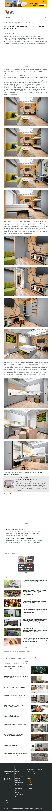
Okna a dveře (19, 776)
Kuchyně (29, 776)
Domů (5, 22)
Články (29, 22)
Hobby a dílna (30, 771)
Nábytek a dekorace (20, 22)
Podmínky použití (28, 808)
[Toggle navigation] (39, 12)
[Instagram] (7, 780)
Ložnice (29, 778)
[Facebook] (5, 780)
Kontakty (6, 773)
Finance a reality (20, 774)
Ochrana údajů (38, 808)
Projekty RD (18, 780)
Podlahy (17, 778)
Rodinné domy (19, 782)
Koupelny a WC (31, 774)
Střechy (17, 785)
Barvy (16, 769)
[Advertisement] (26, 55)
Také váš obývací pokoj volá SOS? (26, 480)
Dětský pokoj (30, 769)
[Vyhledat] (46, 17)
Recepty (6, 800)
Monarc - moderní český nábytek (16, 655)
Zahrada (40, 767)
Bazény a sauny (19, 771)
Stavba (17, 767)
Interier (11, 22)
